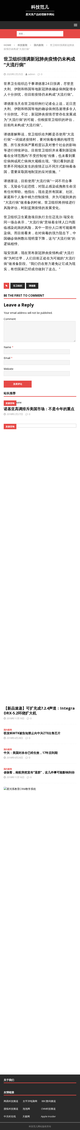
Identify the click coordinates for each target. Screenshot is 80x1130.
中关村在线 (10, 1116)
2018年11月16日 (15, 777)
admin (31, 74)
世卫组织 (17, 285)
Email (7, 358)
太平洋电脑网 (30, 1101)
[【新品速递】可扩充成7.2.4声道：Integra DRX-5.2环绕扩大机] (40, 564)
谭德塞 (32, 285)
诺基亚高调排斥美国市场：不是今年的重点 (39, 408)
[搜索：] (40, 33)
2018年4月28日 (15, 738)
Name (8, 347)
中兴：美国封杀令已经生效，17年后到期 (31, 753)
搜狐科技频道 (11, 1108)
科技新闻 (22, 45)
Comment (10, 319)
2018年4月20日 (15, 757)
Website (8, 369)
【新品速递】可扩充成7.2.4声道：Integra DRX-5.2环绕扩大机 (39, 711)
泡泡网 (26, 1108)
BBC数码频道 (49, 1101)
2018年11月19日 (15, 718)
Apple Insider (48, 1116)
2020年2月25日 (15, 74)
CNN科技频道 (48, 1108)
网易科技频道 (11, 1101)
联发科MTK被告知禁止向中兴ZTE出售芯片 (32, 733)
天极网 (26, 1116)
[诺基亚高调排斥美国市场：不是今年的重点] (40, 402)
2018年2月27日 (15, 414)
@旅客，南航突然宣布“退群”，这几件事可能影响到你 (39, 772)
